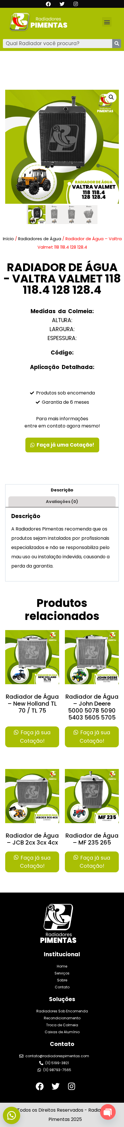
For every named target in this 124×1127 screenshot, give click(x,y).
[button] (107, 22)
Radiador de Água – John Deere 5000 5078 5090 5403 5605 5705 (92, 707)
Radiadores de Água (39, 239)
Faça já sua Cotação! (34, 736)
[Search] (116, 43)
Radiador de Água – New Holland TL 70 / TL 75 (32, 704)
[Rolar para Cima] (106, 1103)
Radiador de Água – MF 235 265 (92, 839)
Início (8, 239)
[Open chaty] (108, 1112)
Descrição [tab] (62, 490)
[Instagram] (76, 4)
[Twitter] (62, 4)
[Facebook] (48, 4)
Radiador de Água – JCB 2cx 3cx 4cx (32, 839)
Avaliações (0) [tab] (62, 501)
